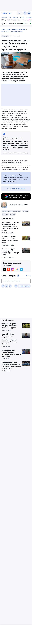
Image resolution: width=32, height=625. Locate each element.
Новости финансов (16, 31)
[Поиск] (25, 13)
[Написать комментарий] (16, 280)
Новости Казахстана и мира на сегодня (13, 29)
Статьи (22, 17)
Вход (29, 275)
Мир (10, 17)
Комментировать (24, 286)
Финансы (16, 17)
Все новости (5, 31)
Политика (4, 17)
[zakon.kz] (6, 13)
